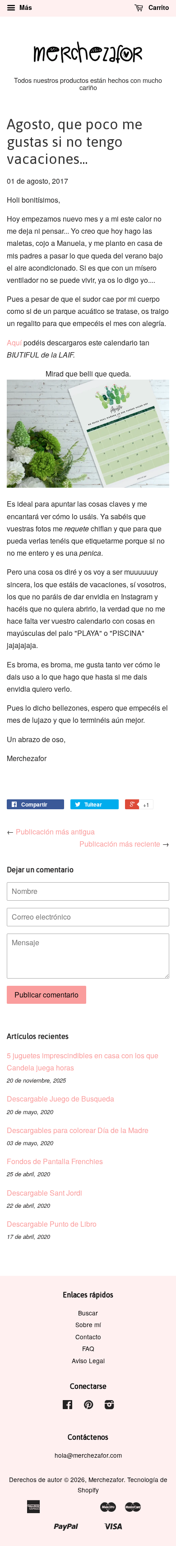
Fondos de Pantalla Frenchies (55, 1161)
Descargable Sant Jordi (44, 1193)
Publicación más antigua (55, 831)
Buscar (88, 1312)
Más (25, 7)
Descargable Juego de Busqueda (60, 1098)
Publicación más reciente (119, 844)
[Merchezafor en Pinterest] (88, 1405)
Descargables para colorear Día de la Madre (77, 1130)
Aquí (14, 342)
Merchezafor (106, 1479)
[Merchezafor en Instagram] (109, 1405)
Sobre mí (88, 1324)
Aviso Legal (88, 1360)
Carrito (158, 7)
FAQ (88, 1348)
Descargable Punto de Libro (52, 1224)
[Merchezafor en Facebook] (67, 1405)
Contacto (88, 1336)
